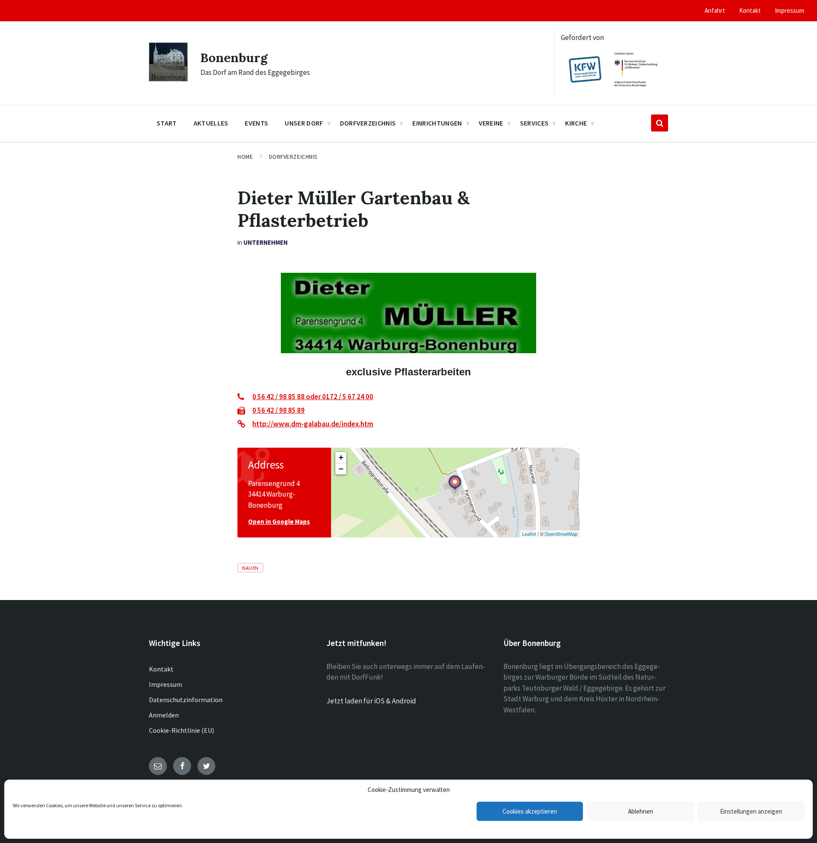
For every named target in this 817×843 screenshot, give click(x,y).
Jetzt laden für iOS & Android (371, 701)
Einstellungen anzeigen (751, 811)
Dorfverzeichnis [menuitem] (368, 123)
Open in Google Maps (279, 521)
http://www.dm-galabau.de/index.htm (312, 424)
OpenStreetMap (561, 533)
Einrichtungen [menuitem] (437, 123)
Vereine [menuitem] (491, 123)
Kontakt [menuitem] (750, 10)
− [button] (341, 468)
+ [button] (341, 457)
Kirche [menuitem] (576, 123)
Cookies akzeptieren (530, 811)
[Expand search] (659, 122)
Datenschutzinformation (186, 699)
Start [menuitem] (167, 123)
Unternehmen (265, 242)
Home (245, 156)
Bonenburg (234, 57)
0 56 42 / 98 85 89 (278, 410)
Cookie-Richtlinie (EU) (181, 730)
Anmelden (164, 715)
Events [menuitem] (256, 123)
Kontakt (161, 669)
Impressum (165, 684)
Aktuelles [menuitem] (211, 123)
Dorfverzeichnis (293, 156)
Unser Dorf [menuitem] (304, 123)
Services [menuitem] (534, 123)
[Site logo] (168, 78)
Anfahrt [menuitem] (715, 10)
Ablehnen (640, 811)
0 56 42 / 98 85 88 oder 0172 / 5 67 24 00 (312, 396)
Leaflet (529, 533)
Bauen (250, 567)
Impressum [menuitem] (789, 10)
